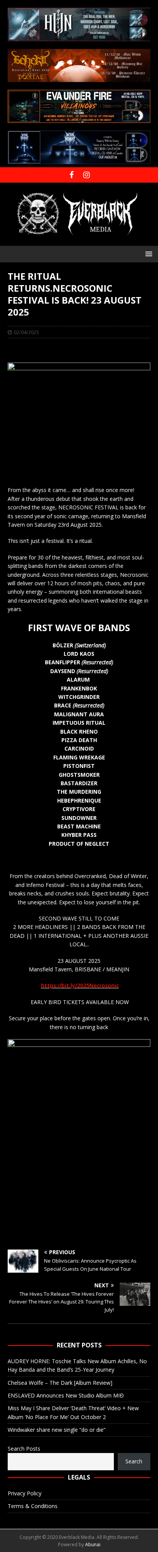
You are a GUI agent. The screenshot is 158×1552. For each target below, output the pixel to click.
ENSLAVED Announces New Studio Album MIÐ (66, 1395)
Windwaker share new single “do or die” (56, 1429)
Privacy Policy (24, 1493)
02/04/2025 (26, 332)
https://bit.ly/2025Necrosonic (80, 985)
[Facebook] (71, 175)
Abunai (92, 1544)
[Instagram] (86, 175)
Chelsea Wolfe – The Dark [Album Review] (60, 1382)
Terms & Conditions (33, 1506)
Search (133, 1461)
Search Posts (24, 1448)
